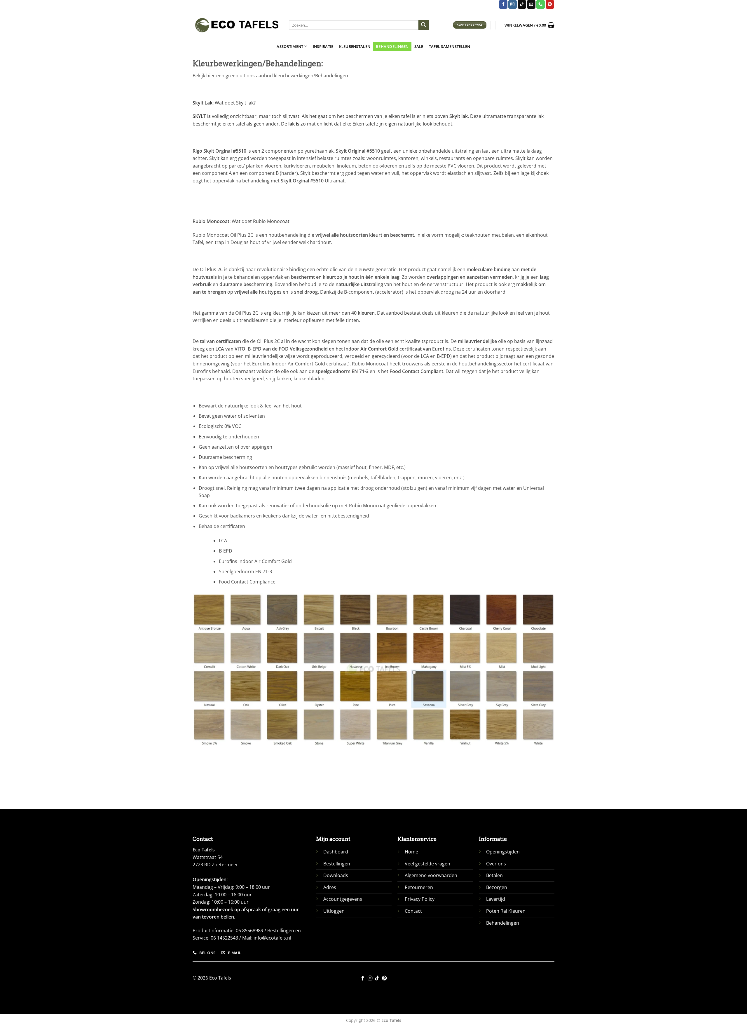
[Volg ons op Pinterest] (550, 4)
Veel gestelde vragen (427, 863)
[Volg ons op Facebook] (503, 4)
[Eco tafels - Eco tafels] (236, 25)
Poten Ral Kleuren (506, 911)
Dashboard (335, 851)
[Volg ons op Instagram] (512, 4)
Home (411, 851)
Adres (329, 887)
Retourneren (419, 887)
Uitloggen (334, 911)
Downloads (335, 875)
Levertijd (495, 899)
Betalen (494, 875)
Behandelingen (392, 46)
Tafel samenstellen (449, 46)
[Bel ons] (540, 4)
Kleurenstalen (354, 46)
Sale (418, 46)
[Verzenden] (423, 25)
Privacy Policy (419, 899)
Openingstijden (503, 851)
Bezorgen (496, 887)
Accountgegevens (342, 899)
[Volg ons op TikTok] (522, 4)
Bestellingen (336, 863)
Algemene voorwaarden (431, 875)
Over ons (496, 863)
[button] (529, 25)
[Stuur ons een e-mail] (531, 4)
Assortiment (290, 46)
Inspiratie (323, 46)
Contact (413, 911)
